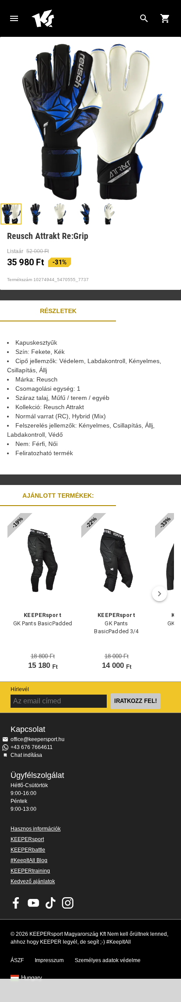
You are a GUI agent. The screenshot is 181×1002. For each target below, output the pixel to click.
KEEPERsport (27, 839)
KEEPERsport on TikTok (50, 903)
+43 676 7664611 (32, 747)
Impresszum (49, 960)
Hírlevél (20, 689)
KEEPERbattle (28, 850)
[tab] (11, 214)
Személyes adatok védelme (108, 960)
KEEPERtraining (30, 871)
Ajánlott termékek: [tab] (58, 495)
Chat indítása (26, 755)
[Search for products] (144, 18)
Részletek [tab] (58, 310)
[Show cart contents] (165, 18)
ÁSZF (17, 960)
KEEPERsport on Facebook (16, 903)
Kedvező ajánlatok (33, 881)
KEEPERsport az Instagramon (67, 903)
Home (83, 18)
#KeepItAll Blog (29, 860)
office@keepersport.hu (38, 739)
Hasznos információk (36, 829)
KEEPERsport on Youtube (33, 903)
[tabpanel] (90, 397)
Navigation (14, 18)
